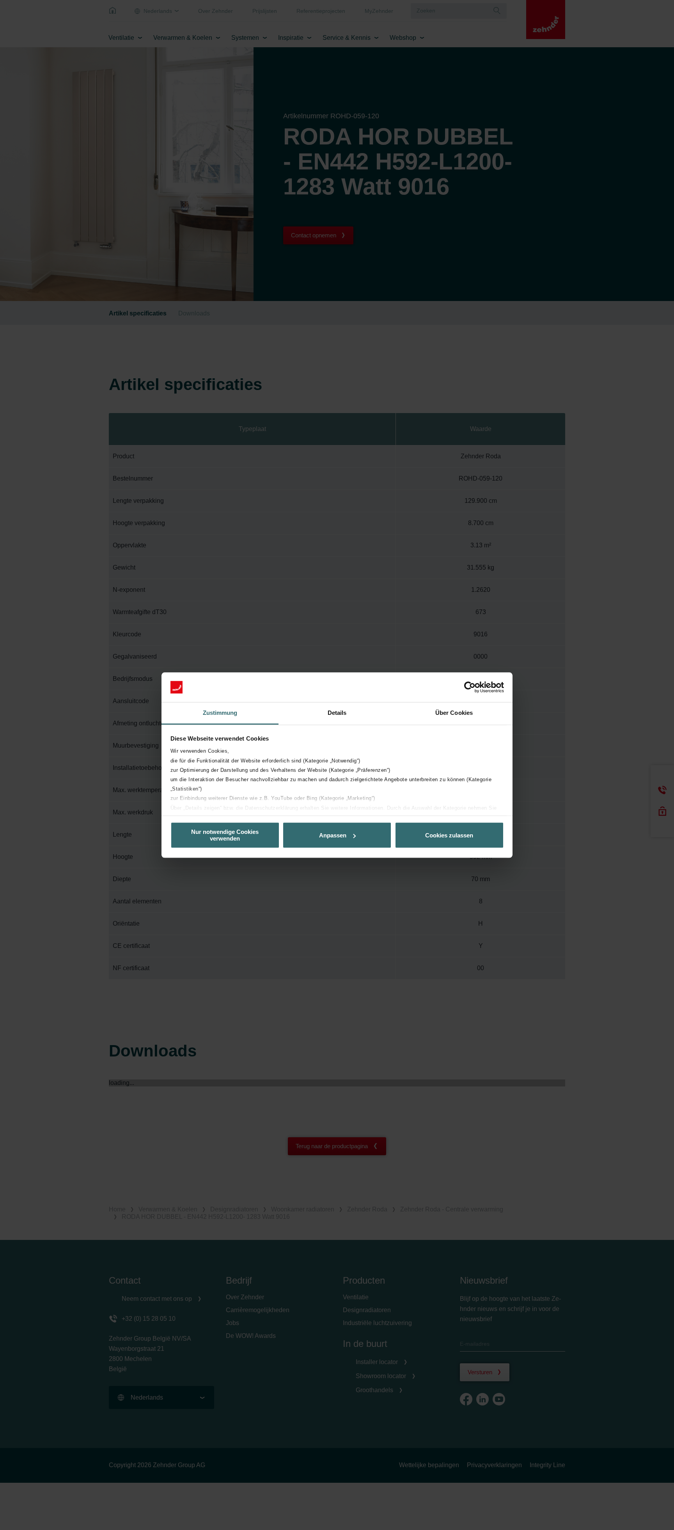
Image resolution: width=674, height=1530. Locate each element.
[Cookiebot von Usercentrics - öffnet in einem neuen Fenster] (470, 687)
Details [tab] (337, 713)
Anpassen (332, 835)
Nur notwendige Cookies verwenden (225, 835)
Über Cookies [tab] (454, 713)
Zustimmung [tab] (220, 713)
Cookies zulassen (449, 835)
